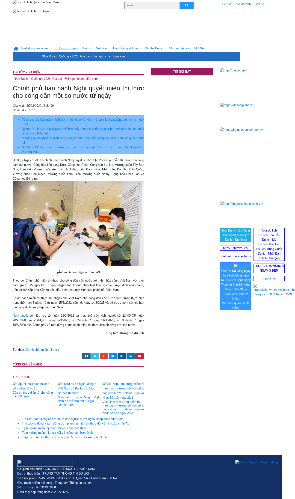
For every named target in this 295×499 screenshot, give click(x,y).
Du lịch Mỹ (269, 239)
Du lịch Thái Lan (269, 244)
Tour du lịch (269, 230)
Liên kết (227, 4)
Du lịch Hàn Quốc (269, 258)
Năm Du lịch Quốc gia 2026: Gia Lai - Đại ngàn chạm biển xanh (84, 56)
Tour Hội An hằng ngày (236, 280)
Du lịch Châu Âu (269, 235)
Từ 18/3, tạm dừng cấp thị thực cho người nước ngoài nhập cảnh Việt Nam (73, 419)
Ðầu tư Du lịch (154, 48)
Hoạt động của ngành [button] (35, 48)
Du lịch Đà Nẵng (236, 239)
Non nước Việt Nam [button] (95, 48)
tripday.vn (269, 278)
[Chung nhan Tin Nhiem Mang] (256, 462)
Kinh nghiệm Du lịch (235, 235)
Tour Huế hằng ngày (235, 275)
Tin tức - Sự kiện (26, 72)
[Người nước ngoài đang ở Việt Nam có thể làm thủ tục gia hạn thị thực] (78, 388)
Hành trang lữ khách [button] (126, 48)
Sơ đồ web (243, 4)
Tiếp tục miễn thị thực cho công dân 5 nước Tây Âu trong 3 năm (65, 437)
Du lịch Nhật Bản (269, 253)
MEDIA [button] (199, 48)
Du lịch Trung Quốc (269, 249)
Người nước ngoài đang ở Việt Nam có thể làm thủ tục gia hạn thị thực (78, 400)
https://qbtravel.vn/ (235, 248)
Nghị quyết (20, 315)
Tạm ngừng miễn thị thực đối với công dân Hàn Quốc (58, 432)
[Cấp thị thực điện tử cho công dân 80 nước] (33, 386)
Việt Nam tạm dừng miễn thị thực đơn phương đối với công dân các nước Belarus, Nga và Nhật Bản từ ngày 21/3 (123, 407)
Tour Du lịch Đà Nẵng (235, 230)
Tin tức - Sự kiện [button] (65, 48)
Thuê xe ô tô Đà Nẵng (235, 284)
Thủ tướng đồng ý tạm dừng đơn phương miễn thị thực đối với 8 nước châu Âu (75, 423)
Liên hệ (259, 4)
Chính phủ (32, 349)
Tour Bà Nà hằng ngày (236, 271)
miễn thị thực (50, 349)
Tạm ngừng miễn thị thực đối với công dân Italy (54, 428)
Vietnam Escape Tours (236, 256)
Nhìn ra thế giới (179, 48)
